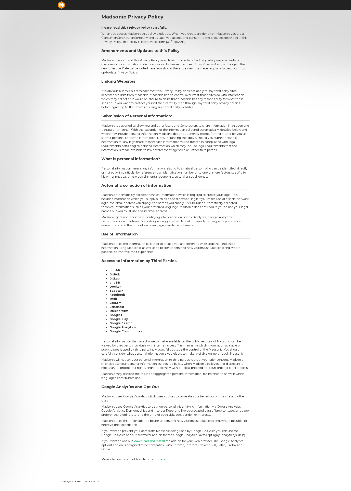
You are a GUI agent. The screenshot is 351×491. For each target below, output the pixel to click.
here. (162, 459)
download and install (149, 441)
